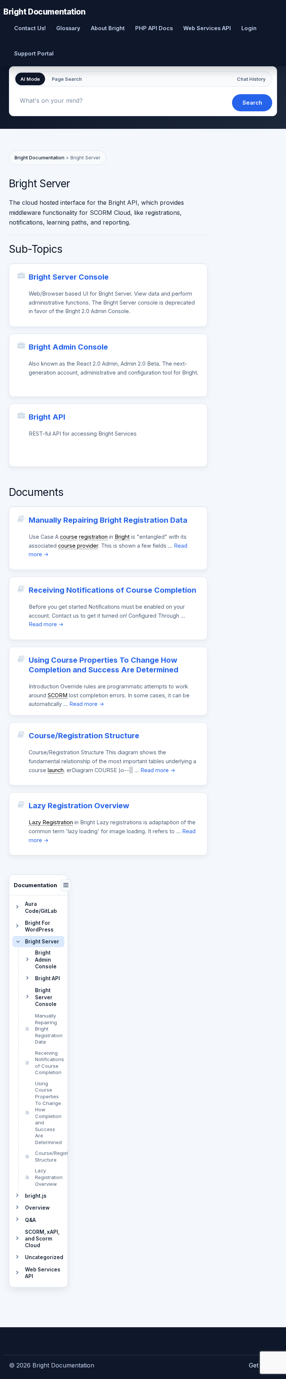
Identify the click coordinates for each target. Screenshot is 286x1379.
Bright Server (42, 942)
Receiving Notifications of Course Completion (112, 590)
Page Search (67, 79)
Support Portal (34, 53)
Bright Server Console (69, 277)
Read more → (46, 624)
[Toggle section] (17, 908)
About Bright (108, 28)
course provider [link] (78, 545)
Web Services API (207, 28)
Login (249, 28)
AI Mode (30, 79)
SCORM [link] (57, 695)
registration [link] (93, 537)
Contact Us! (30, 28)
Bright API (47, 417)
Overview (37, 1208)
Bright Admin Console (68, 347)
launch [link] (56, 770)
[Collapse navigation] (66, 885)
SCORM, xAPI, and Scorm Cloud (42, 1238)
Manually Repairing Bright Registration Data (108, 520)
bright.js (36, 1196)
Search (252, 102)
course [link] (68, 537)
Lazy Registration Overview (79, 805)
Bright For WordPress (39, 926)
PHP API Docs (154, 28)
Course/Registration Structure (84, 735)
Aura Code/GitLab (41, 907)
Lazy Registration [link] (51, 822)
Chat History (251, 79)
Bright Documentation (44, 11)
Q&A (30, 1220)
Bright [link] (122, 537)
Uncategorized (44, 1257)
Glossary (68, 28)
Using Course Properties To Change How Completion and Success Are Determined (103, 665)
